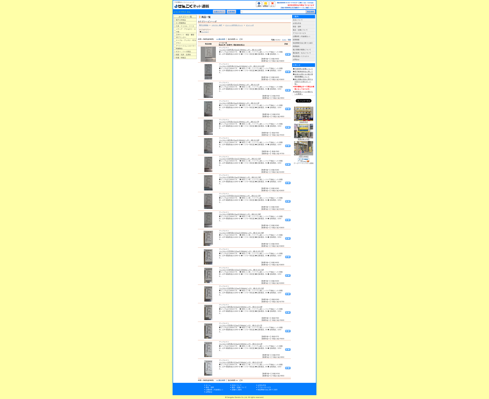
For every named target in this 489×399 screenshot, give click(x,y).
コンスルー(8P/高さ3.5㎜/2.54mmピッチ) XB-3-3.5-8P (240, 307)
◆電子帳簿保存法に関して (303, 71)
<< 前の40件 (220, 39)
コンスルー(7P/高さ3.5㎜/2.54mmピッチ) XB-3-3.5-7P (240, 325)
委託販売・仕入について (302, 53)
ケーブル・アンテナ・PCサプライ (186, 41)
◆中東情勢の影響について (303, 69)
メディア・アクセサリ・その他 (186, 30)
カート (272, 6)
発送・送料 (297, 26)
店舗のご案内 (237, 390)
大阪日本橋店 (304, 156)
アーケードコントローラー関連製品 (186, 47)
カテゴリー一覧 (185, 16)
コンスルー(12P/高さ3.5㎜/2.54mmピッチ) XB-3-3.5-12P (241, 288)
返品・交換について (300, 30)
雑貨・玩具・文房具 (183, 55)
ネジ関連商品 (181, 23)
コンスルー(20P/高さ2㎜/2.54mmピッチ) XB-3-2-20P (240, 50)
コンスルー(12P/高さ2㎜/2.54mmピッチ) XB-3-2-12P (240, 159)
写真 (289, 40)
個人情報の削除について (302, 50)
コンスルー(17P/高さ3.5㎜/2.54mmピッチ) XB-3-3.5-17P (241, 251)
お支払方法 (297, 23)
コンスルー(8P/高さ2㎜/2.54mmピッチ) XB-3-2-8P (239, 140)
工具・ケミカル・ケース (185, 26)
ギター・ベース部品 (183, 51)
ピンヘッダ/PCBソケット (234, 25)
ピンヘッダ (250, 25)
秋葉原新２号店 (303, 139)
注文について (298, 20)
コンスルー (205, 32)
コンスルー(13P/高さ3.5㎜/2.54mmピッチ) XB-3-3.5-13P (241, 270)
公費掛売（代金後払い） (302, 36)
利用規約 (296, 46)
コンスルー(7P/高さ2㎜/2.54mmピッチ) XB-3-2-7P (239, 122)
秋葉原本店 (304, 122)
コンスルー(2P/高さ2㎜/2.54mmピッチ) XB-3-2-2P (239, 85)
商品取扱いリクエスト (301, 56)
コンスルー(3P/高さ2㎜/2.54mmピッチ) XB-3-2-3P (239, 103)
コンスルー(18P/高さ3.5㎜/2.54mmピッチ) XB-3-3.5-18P (241, 233)
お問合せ (265, 6)
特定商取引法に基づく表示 (303, 43)
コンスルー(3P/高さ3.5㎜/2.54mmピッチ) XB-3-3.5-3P (240, 344)
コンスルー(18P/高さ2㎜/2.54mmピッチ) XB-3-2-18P (240, 214)
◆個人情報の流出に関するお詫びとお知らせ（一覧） (303, 81)
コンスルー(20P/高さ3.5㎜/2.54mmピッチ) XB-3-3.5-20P (241, 66)
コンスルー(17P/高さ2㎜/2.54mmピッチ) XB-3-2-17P (240, 196)
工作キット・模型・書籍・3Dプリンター (186, 36)
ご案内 (259, 6)
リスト (284, 40)
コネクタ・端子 (217, 25)
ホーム (208, 385)
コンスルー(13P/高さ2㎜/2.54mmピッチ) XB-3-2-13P (240, 177)
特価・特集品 (181, 58)
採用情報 (296, 40)
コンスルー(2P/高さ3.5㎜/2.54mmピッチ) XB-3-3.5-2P (240, 362)
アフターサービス (299, 33)
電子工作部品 (181, 20)
